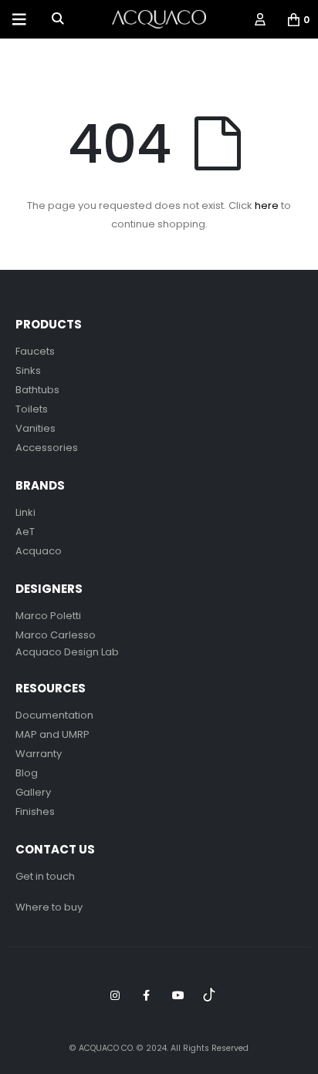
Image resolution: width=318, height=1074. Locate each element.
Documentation (54, 715)
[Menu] (19, 19)
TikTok (210, 995)
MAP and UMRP (52, 734)
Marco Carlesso (55, 635)
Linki (25, 512)
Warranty (38, 753)
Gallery (33, 792)
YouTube (178, 995)
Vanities (35, 428)
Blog (26, 773)
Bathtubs (37, 389)
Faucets (35, 351)
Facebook (147, 995)
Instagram (115, 995)
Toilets (31, 409)
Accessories (46, 447)
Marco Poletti (48, 615)
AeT (25, 531)
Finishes (35, 811)
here (267, 205)
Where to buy (49, 907)
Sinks (28, 370)
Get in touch (45, 876)
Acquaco (38, 551)
